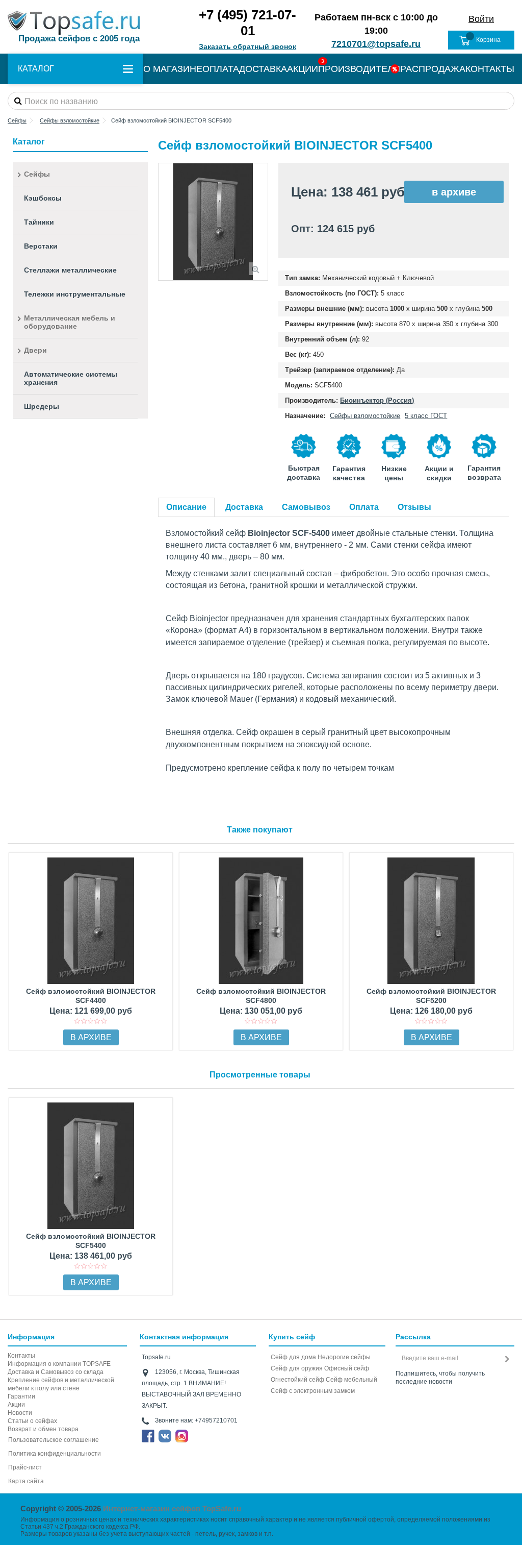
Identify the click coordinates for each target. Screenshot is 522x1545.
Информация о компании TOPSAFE (59, 1363)
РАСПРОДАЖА (432, 69)
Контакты (21, 1355)
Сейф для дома (293, 1357)
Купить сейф (292, 1337)
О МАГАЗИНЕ (172, 69)
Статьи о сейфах (32, 1421)
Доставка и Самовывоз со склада (55, 1372)
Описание (186, 507)
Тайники (39, 222)
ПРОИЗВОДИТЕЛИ (359, 69)
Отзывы (414, 507)
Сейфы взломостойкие (365, 416)
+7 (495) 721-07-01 (247, 22)
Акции (16, 1404)
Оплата (364, 507)
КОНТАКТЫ (489, 69)
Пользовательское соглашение (53, 1439)
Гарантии (21, 1396)
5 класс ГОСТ (426, 416)
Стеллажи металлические (70, 270)
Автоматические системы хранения (70, 378)
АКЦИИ (302, 69)
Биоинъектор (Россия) (377, 400)
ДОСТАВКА (263, 69)
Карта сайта (26, 1481)
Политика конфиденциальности (54, 1453)
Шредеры (41, 406)
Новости (20, 1412)
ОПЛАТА (220, 69)
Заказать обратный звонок (247, 46)
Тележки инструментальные (74, 294)
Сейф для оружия (297, 1368)
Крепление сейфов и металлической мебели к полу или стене (61, 1384)
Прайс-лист (25, 1467)
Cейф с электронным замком (313, 1390)
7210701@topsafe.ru (376, 44)
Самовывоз (306, 507)
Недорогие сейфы (344, 1357)
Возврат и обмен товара (43, 1429)
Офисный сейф (346, 1368)
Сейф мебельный (351, 1379)
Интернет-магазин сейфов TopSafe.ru (172, 1508)
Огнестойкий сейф (297, 1379)
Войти (481, 19)
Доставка (244, 507)
